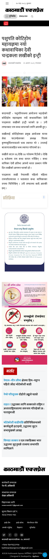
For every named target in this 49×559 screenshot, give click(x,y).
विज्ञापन (19, 527)
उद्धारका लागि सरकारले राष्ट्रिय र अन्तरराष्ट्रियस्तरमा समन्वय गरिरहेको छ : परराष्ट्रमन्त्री (24, 408)
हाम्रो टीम (7, 522)
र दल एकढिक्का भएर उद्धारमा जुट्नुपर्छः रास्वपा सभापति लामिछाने (22, 444)
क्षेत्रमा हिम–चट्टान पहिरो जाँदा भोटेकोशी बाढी (22, 382)
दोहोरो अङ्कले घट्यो (21, 394)
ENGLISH (23, 16)
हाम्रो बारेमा (19, 522)
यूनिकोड (32, 527)
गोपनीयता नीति (32, 522)
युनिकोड (12, 16)
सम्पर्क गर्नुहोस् (7, 527)
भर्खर (10, 371)
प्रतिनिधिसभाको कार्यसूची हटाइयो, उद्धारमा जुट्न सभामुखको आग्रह (22, 426)
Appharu (35, 556)
